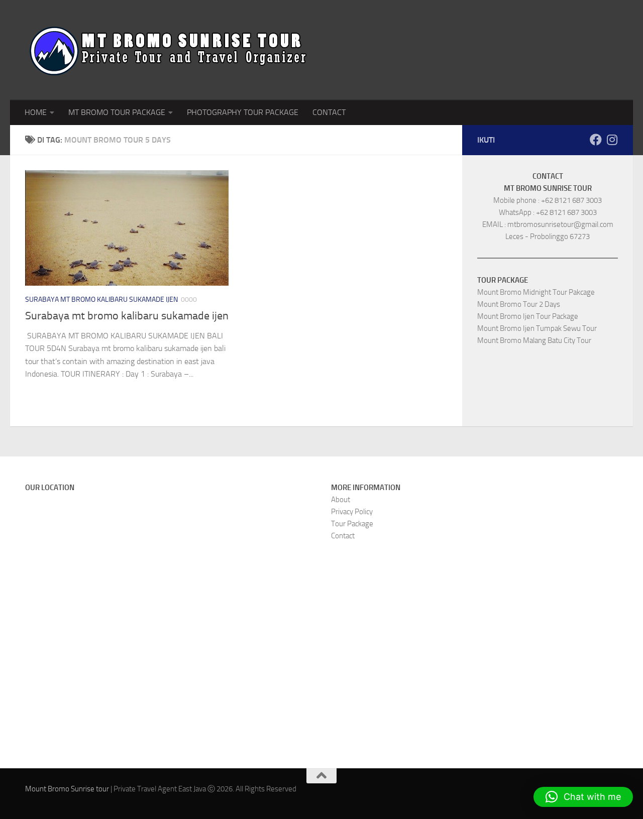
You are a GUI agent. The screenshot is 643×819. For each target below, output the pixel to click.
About (340, 499)
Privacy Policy (352, 511)
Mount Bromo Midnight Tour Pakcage (536, 292)
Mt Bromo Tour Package (116, 112)
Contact (343, 535)
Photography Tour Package (242, 112)
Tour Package (352, 523)
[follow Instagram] (612, 140)
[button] (583, 797)
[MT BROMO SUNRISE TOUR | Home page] (168, 50)
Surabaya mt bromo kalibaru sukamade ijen (101, 299)
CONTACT (329, 112)
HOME (36, 112)
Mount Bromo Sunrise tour (67, 788)
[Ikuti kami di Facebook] (596, 140)
